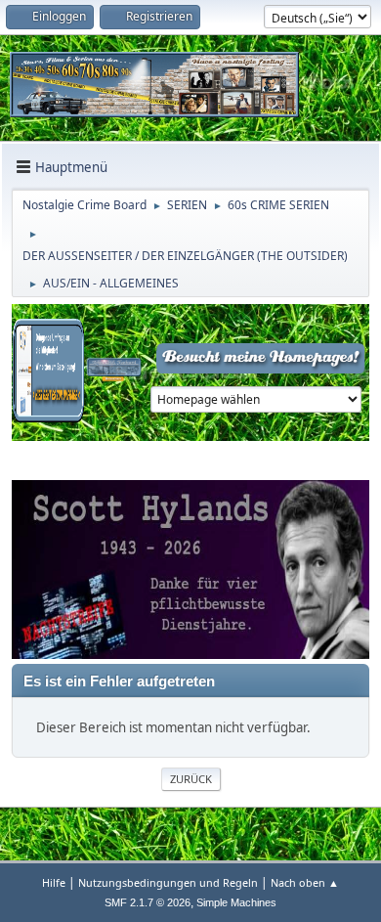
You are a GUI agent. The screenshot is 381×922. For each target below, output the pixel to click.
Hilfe (53, 882)
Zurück (191, 778)
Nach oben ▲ (305, 882)
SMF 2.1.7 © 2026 (147, 902)
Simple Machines (236, 902)
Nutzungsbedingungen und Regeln (168, 882)
